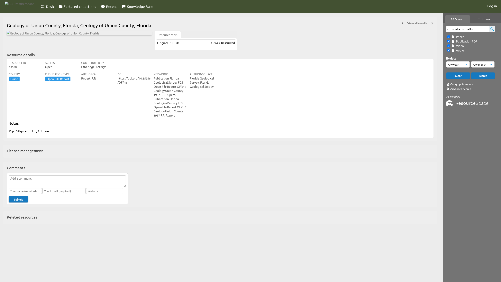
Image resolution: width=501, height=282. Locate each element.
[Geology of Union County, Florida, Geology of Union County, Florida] (79, 33)
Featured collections (79, 6)
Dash (49, 6)
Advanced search (460, 88)
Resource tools (168, 35)
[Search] (492, 29)
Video (459, 46)
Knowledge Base (139, 6)
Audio (459, 50)
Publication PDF (466, 41)
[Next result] (431, 23)
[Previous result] (403, 23)
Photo (459, 37)
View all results (417, 23)
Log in (492, 6)
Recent (111, 6)
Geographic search (461, 84)
